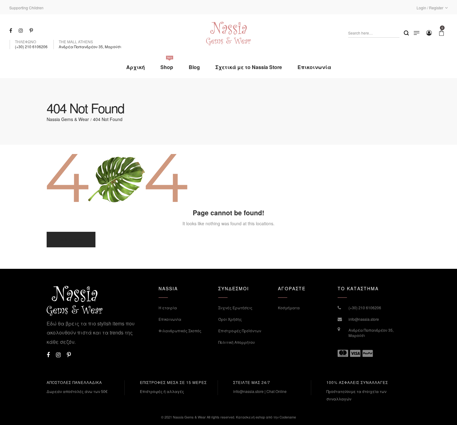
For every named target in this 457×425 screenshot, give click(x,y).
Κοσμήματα (289, 307)
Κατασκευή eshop (250, 416)
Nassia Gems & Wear (68, 119)
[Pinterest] (32, 30)
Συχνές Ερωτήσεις (235, 307)
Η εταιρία (168, 307)
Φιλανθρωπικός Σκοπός (180, 330)
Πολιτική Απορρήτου (236, 342)
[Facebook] (11, 30)
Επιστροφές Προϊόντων (239, 330)
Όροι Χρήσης (230, 319)
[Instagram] (22, 30)
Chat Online (276, 391)
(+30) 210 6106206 (365, 307)
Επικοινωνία (170, 319)
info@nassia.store (364, 319)
